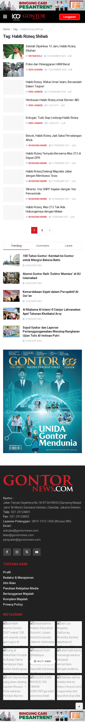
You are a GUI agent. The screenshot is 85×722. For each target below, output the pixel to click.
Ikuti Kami (43, 661)
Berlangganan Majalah (18, 593)
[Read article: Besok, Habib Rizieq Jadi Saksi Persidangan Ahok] (13, 141)
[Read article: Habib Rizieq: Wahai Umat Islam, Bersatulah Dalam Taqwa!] (13, 87)
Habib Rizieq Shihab (32, 29)
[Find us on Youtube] (37, 552)
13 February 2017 (60, 181)
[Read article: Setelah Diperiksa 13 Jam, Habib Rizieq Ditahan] (13, 51)
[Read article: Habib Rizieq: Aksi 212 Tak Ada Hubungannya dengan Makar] (13, 212)
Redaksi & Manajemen (18, 577)
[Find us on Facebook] (7, 552)
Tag (15, 29)
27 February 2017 (60, 145)
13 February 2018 (56, 92)
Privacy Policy (13, 604)
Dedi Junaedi (36, 92)
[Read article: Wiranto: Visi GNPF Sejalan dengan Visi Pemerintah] (13, 194)
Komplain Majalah (15, 599)
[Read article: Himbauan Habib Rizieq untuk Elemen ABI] (13, 105)
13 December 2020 (56, 56)
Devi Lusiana (36, 70)
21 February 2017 (60, 163)
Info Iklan (9, 583)
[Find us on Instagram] (17, 552)
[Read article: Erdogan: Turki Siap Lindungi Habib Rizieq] (13, 123)
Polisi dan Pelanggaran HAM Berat (48, 64)
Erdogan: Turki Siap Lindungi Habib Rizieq (52, 118)
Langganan (69, 16)
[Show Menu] (5, 17)
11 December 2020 (56, 70)
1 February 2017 (59, 217)
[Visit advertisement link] (42, 5)
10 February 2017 (60, 199)
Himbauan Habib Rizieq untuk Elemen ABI (52, 100)
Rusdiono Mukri (38, 145)
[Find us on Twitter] (27, 552)
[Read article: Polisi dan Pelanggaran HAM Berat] (13, 69)
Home (6, 29)
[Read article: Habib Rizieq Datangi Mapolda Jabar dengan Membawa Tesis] (13, 176)
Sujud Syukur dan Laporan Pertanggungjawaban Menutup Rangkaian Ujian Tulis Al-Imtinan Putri (51, 331)
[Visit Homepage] (28, 17)
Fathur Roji (35, 56)
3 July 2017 (53, 105)
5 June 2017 (53, 123)
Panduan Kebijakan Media (21, 588)
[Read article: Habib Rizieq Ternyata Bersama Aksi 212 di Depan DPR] (13, 158)
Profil (7, 572)
